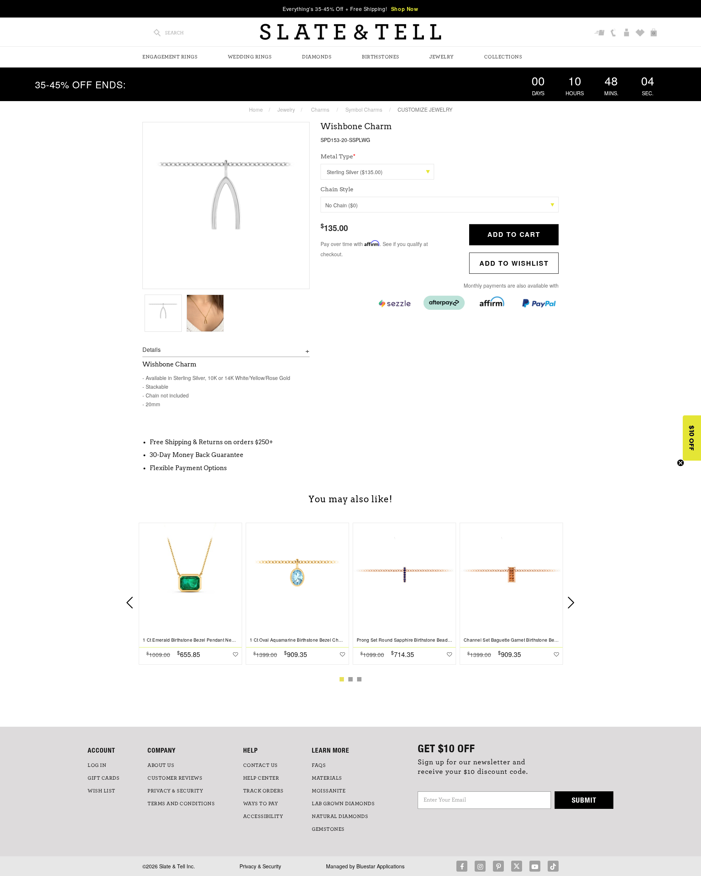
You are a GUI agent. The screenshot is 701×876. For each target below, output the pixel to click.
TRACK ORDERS (263, 791)
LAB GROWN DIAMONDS (343, 803)
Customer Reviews (175, 778)
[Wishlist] (641, 33)
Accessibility (263, 816)
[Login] (627, 33)
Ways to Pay (260, 803)
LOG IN (97, 765)
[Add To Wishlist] (235, 654)
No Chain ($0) (341, 205)
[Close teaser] (680, 462)
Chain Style (337, 189)
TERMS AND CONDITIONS (181, 803)
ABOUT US (161, 765)
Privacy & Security (260, 866)
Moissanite (328, 791)
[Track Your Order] (600, 33)
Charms (320, 109)
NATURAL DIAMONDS (340, 816)
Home (256, 109)
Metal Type (338, 156)
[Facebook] (461, 866)
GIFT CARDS (103, 778)
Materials (327, 778)
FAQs (319, 765)
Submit (584, 800)
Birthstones (380, 56)
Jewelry (441, 56)
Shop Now (404, 8)
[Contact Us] (614, 33)
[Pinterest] (498, 866)
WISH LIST (101, 791)
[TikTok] (553, 866)
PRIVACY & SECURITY (175, 791)
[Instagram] (480, 866)
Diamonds (317, 56)
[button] (692, 438)
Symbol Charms (363, 109)
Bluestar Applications (380, 866)
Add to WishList (514, 263)
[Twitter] (516, 866)
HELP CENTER (261, 778)
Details (151, 349)
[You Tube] (534, 866)
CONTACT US (260, 765)
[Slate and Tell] (350, 32)
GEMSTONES (328, 829)
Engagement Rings (170, 56)
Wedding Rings (250, 56)
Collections (503, 56)
